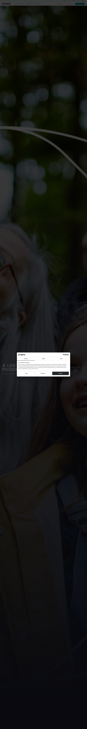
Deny (26, 373)
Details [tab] (43, 358)
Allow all (60, 373)
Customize (43, 373)
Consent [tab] (26, 358)
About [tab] (61, 358)
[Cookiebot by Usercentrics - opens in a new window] (63, 355)
